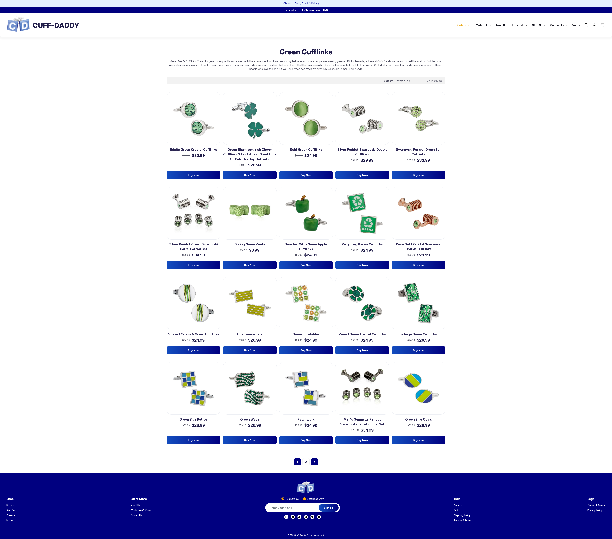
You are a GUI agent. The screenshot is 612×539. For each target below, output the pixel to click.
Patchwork (306, 419)
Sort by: (388, 80)
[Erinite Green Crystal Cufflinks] (194, 118)
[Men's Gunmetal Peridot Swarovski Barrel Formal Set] (362, 388)
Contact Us (136, 515)
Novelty (10, 505)
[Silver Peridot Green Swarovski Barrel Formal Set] (194, 213)
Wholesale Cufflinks (141, 510)
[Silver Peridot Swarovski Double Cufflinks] (362, 118)
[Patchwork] (306, 388)
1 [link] (297, 462)
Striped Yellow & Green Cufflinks (193, 334)
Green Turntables (306, 334)
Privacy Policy (594, 510)
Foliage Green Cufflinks (418, 334)
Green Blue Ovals (418, 419)
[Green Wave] (250, 388)
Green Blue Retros (193, 419)
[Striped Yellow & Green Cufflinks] (194, 303)
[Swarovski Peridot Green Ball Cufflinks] (419, 118)
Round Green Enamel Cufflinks (362, 334)
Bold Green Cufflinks (306, 149)
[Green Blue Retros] (194, 388)
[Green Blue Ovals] (419, 388)
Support (458, 505)
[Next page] (314, 461)
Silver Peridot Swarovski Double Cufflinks (362, 152)
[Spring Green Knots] (250, 213)
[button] (463, 25)
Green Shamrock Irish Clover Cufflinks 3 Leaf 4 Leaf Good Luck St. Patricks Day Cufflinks (249, 154)
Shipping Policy (462, 515)
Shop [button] (10, 499)
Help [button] (457, 499)
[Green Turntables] (306, 303)
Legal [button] (591, 499)
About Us (135, 505)
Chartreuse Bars (249, 334)
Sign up (328, 507)
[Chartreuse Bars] (250, 303)
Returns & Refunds (464, 520)
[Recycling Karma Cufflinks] (362, 213)
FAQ (456, 510)
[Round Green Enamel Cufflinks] (362, 303)
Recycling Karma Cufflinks (362, 244)
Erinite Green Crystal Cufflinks (193, 149)
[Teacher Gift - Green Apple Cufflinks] (306, 213)
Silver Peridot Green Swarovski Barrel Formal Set (193, 246)
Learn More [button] (139, 499)
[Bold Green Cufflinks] (306, 118)
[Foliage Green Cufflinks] (419, 303)
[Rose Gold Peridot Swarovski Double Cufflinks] (419, 213)
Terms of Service (596, 505)
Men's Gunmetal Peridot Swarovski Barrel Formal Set (362, 421)
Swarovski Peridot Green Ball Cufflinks (418, 152)
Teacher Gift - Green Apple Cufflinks (306, 246)
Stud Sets (11, 510)
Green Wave (249, 419)
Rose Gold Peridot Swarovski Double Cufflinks (418, 246)
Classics (10, 515)
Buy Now (193, 175)
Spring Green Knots (249, 244)
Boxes (9, 520)
